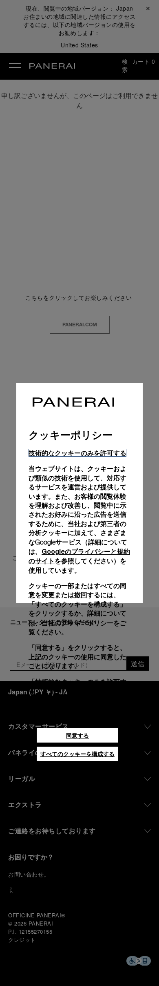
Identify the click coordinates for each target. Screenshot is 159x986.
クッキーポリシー (87, 623)
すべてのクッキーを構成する (77, 753)
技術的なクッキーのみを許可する (77, 453)
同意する (77, 735)
